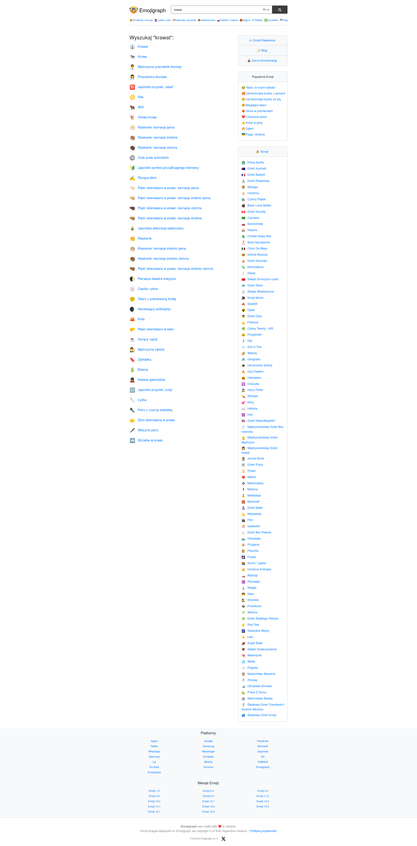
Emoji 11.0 (263, 796)
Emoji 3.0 (262, 791)
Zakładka (140, 359)
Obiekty (257, 20)
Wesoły (249, 353)
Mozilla (208, 762)
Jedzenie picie (206, 20)
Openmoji (154, 756)
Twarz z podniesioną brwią (152, 298)
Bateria (138, 369)
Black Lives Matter (256, 205)
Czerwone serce (254, 116)
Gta (247, 340)
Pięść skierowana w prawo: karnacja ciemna (165, 207)
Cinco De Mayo (254, 248)
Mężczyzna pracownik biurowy (155, 66)
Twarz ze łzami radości (258, 87)
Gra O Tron (252, 347)
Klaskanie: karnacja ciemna (153, 147)
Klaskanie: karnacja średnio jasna (157, 248)
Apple (154, 741)
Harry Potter (252, 390)
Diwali (248, 273)
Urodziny (250, 193)
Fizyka (249, 557)
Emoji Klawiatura (262, 40)
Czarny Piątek (254, 199)
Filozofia (250, 550)
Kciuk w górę (252, 122)
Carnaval (250, 217)
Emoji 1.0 (154, 791)
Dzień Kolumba (254, 260)
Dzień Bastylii (253, 174)
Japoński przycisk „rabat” (151, 86)
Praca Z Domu (254, 692)
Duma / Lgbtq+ (254, 563)
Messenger (208, 751)
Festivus (250, 322)
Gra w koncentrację (263, 60)
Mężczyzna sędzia (146, 349)
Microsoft (263, 746)
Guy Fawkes (253, 371)
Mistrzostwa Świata (257, 698)
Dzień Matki (252, 507)
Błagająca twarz (254, 105)
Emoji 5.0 (208, 796)
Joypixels (262, 751)
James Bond (253, 458)
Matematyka (252, 483)
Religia (249, 587)
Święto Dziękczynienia (259, 649)
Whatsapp (154, 751)
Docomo (208, 767)
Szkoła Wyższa (254, 254)
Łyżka (137, 399)
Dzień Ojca (252, 316)
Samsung (208, 746)
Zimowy (250, 680)
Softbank (263, 762)
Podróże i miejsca (227, 20)
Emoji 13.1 (154, 806)
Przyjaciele (252, 334)
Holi (247, 414)
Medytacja (251, 495)
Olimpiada (251, 538)
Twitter (154, 746)
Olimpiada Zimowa (257, 686)
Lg (154, 762)
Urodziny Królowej (256, 569)
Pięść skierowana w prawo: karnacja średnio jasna (169, 197)
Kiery (248, 402)
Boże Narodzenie (256, 242)
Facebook (262, 741)
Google (208, 741)
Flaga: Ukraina (253, 134)
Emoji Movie (252, 297)
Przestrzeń (251, 606)
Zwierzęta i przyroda (184, 20)
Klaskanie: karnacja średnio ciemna (159, 258)
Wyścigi (250, 575)
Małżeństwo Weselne (258, 673)
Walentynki (252, 655)
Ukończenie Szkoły (257, 365)
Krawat (138, 46)
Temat (262, 151)
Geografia (251, 359)
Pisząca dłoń (142, 177)
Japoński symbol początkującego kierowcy (164, 167)
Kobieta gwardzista (147, 379)
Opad (248, 310)
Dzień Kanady (254, 211)
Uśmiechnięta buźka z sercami (264, 93)
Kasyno (249, 230)
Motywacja (251, 513)
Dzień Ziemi (252, 285)
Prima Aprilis (253, 162)
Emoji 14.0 (208, 806)
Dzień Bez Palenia (256, 532)
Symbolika (271, 20)
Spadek (249, 303)
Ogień (248, 128)
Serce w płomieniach (257, 111)
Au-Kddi (154, 767)
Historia (249, 408)
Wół (136, 107)
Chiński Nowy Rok (256, 236)
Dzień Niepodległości (258, 420)
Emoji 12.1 (208, 801)
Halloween (251, 377)
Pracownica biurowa (148, 76)
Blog (262, 50)
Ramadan (251, 581)
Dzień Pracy (252, 464)
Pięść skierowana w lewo (151, 329)
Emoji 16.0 (208, 811)
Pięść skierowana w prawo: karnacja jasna (164, 187)
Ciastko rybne (143, 288)
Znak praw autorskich (149, 157)
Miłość (249, 477)
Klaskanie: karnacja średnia (153, 137)
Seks (248, 594)
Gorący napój (143, 339)
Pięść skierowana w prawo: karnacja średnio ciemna (171, 268)
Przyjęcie (250, 544)
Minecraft (250, 501)
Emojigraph (152, 10)
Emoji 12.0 (154, 801)
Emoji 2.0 (208, 791)
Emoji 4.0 (154, 796)
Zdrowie (250, 396)
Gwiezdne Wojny (255, 630)
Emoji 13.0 (263, 801)
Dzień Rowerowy (255, 180)
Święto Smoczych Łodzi (260, 279)
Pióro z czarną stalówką (150, 409)
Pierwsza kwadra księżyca (152, 278)
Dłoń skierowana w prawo (152, 419)
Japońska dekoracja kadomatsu (156, 228)
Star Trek (250, 624)
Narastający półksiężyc (150, 308)
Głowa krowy (143, 117)
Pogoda (250, 667)
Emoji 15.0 (263, 806)
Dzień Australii (254, 168)
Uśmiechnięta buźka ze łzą (261, 99)
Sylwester (251, 526)
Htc (263, 756)
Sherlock (250, 600)
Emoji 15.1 (154, 811)
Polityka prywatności (263, 831)
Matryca (250, 489)
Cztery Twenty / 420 (257, 328)
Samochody (252, 223)
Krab (137, 319)
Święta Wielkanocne (258, 291)
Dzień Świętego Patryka (260, 618)
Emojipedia (154, 772)
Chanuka (250, 383)
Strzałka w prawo (146, 440)
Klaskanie (140, 238)
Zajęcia (245, 20)
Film (247, 520)
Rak (136, 96)
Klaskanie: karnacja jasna (151, 127)
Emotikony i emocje (141, 20)
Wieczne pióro (143, 430)
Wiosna (249, 612)
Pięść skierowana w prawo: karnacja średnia (165, 218)
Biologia (250, 187)
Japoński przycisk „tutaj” (151, 389)
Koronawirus (253, 267)
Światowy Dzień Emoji (259, 715)
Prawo (249, 470)
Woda (248, 661)
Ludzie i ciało (162, 20)
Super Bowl (252, 643)
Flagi (284, 20)
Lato (247, 636)
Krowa (138, 56)
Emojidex (208, 756)
